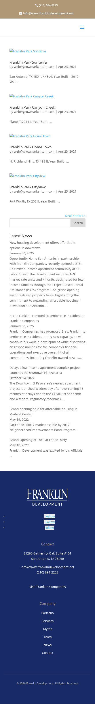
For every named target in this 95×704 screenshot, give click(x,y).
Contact (47, 653)
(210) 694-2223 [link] (47, 572)
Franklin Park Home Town (31, 147)
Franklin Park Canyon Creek (32, 107)
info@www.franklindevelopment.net (48, 13)
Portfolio (47, 613)
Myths (47, 629)
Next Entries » (75, 216)
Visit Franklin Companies (47, 587)
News (48, 645)
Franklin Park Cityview (28, 187)
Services (48, 621)
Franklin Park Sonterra (28, 62)
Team (48, 637)
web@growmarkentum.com (34, 66)
